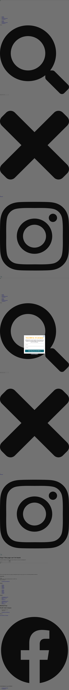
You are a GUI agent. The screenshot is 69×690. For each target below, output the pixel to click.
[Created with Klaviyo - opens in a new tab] (34, 354)
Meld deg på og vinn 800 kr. (34, 350)
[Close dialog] (44, 336)
